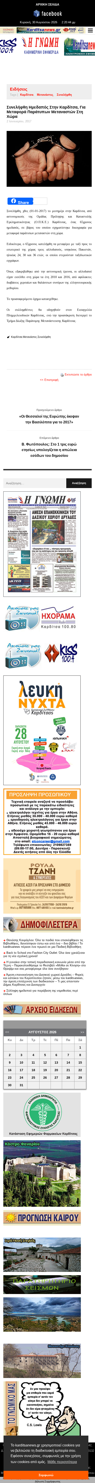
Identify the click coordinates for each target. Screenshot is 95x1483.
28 (68, 1077)
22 (80, 1070)
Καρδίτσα (26, 94)
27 (56, 1077)
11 (33, 1062)
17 (21, 1070)
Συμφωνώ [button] (46, 1475)
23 (9, 1077)
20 (56, 1070)
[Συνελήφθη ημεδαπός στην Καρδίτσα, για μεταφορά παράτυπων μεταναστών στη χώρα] (49, 159)
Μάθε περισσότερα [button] (62, 1462)
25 (33, 1077)
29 (80, 1077)
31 (21, 1085)
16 (9, 1070)
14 (68, 1062)
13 (56, 1062)
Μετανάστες (45, 94)
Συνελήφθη (64, 94)
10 (21, 1062)
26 (45, 1077)
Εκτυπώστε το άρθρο (78, 374)
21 (68, 1070)
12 (45, 1062)
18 (33, 1070)
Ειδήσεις (18, 89)
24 (21, 1077)
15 (80, 1062)
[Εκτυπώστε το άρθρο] (62, 374)
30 (9, 1085)
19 (45, 1070)
